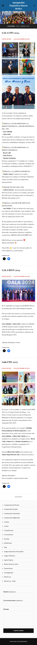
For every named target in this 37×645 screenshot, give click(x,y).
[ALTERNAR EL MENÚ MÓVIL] (3, 5)
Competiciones (8, 530)
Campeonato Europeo (11, 509)
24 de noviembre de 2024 (22, 39)
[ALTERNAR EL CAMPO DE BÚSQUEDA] (34, 5)
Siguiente (18, 497)
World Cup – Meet (10, 581)
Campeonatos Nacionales (12, 513)
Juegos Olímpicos (9, 555)
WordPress (23, 641)
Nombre (9, 592)
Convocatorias (8, 534)
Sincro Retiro (6, 39)
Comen (6, 526)
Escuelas (6, 539)
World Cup (7, 577)
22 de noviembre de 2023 (22, 368)
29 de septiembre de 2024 (22, 276)
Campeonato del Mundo (11, 505)
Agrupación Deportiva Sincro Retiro (18, 5)
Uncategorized (8, 572)
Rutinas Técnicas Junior (11, 564)
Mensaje (6, 609)
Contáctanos (18, 630)
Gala (5, 547)
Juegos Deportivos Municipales (13, 551)
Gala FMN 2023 (10, 361)
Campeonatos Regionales (12, 518)
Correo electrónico (13, 600)
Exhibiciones (8, 543)
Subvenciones (8, 568)
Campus (6, 522)
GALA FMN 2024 (10, 32)
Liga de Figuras (8, 560)
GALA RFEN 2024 (11, 270)
